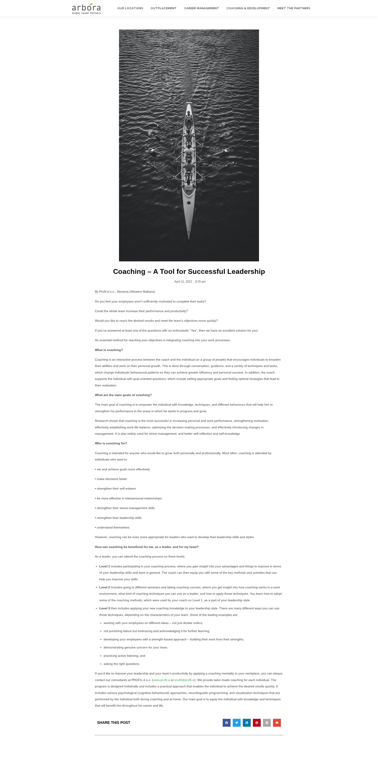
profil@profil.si (184, 680)
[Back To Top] (359, 754)
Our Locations (130, 8)
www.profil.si (161, 680)
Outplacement (164, 8)
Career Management (201, 8)
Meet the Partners (294, 8)
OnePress (208, 765)
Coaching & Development (248, 8)
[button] (227, 723)
